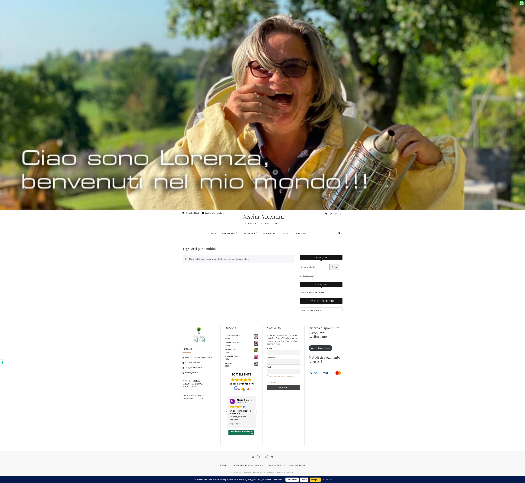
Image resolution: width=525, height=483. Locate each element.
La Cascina (269, 233)
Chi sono (301, 233)
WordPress (290, 472)
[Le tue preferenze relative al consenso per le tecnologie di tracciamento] (2, 362)
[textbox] (321, 310)
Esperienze (249, 233)
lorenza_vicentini (191, 373)
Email (269, 367)
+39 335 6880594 (192, 213)
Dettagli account (307, 276)
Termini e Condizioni (297, 465)
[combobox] (321, 309)
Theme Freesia (268, 472)
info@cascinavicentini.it (214, 213)
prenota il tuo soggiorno (320, 348)
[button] (256, 412)
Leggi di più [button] (235, 423)
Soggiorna (228, 233)
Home (214, 233)
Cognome (271, 358)
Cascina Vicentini (262, 216)
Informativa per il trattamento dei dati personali (241, 465)
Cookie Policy (275, 465)
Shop (286, 233)
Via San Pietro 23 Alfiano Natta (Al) (199, 357)
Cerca (334, 267)
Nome (269, 348)
